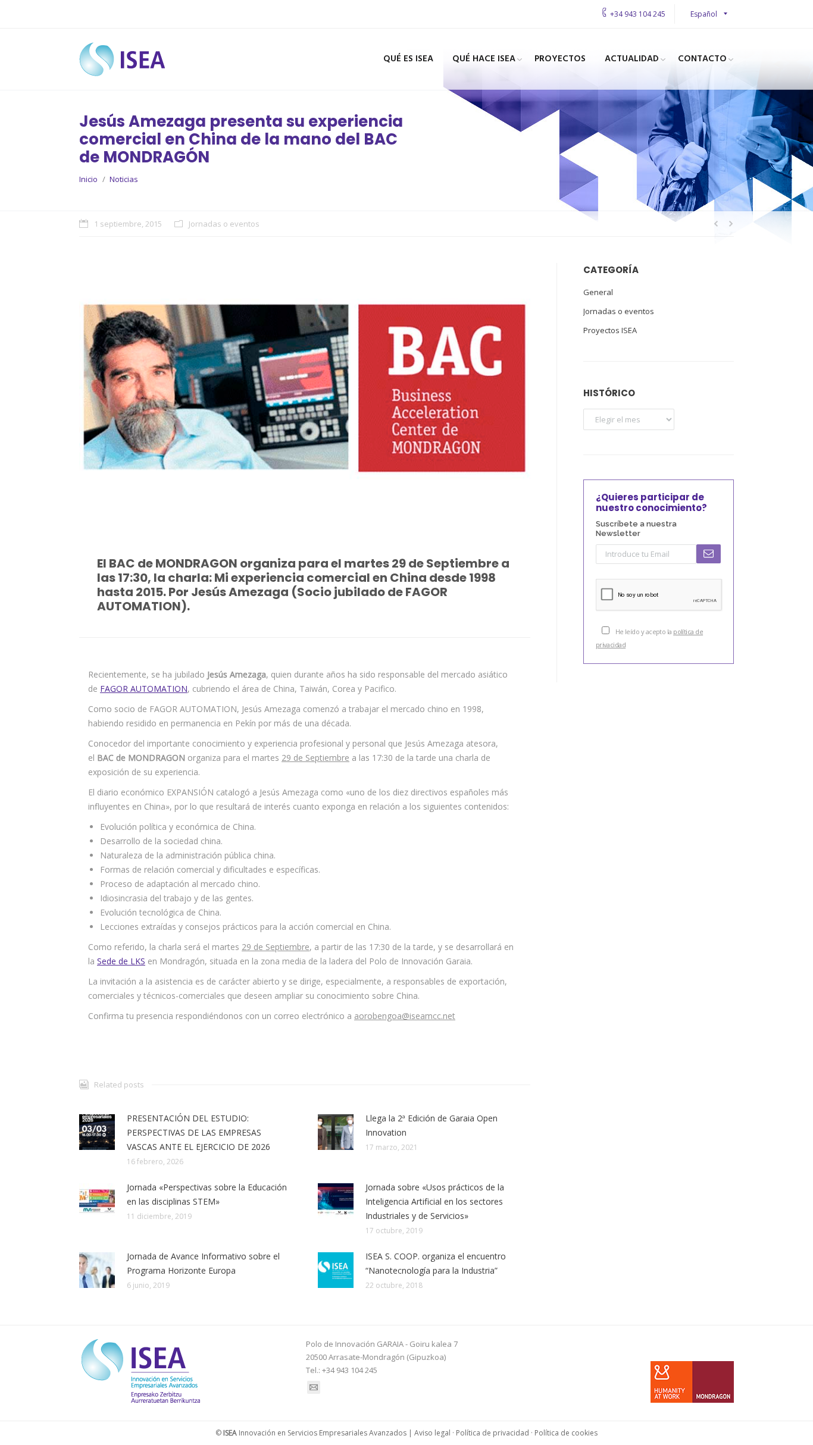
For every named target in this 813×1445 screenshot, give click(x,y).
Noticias (124, 179)
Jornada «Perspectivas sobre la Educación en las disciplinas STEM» (207, 1194)
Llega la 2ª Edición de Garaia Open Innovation (431, 1125)
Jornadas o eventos (224, 223)
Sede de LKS (121, 961)
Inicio (88, 179)
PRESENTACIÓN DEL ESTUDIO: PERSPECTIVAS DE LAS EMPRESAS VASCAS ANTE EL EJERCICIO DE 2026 (198, 1132)
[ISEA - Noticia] (304, 388)
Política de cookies (566, 1433)
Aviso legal (432, 1433)
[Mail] (313, 1387)
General (598, 292)
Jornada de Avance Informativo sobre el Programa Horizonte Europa (203, 1263)
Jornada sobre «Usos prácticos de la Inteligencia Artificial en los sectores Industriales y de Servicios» (434, 1201)
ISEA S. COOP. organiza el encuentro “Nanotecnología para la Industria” (435, 1263)
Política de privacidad (492, 1433)
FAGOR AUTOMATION (143, 688)
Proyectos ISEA (610, 330)
